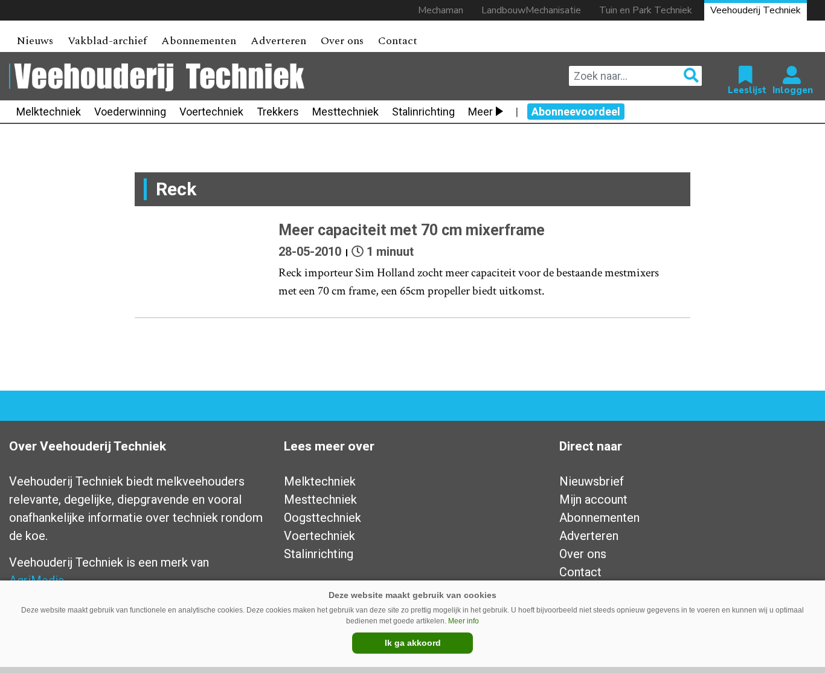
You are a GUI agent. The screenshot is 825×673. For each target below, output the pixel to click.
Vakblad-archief (107, 41)
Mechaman (440, 10)
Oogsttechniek (322, 517)
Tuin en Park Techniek (645, 10)
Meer (480, 111)
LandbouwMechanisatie (531, 10)
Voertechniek (211, 111)
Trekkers (278, 111)
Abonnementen (198, 41)
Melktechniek (48, 111)
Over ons (342, 41)
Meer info (463, 621)
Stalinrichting (423, 111)
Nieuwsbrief (591, 481)
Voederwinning (130, 111)
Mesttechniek (345, 111)
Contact (397, 41)
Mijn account (593, 499)
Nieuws (34, 41)
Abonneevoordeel (575, 111)
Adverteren (278, 41)
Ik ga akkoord (413, 643)
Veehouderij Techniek (755, 10)
